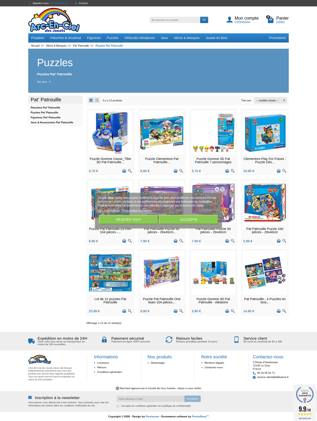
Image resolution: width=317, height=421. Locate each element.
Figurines (94, 38)
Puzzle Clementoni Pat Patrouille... (161, 160)
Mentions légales (214, 362)
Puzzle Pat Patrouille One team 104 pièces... (162, 300)
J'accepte (188, 219)
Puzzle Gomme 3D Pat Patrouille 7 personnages (213, 160)
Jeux (164, 38)
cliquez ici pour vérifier (189, 388)
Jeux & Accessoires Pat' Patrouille (52, 122)
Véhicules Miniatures (139, 38)
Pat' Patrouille (46, 99)
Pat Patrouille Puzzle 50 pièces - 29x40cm (213, 230)
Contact (83, 3)
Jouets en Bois (216, 38)
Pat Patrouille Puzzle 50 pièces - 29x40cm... (161, 230)
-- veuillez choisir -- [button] (267, 100)
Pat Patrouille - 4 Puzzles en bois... (265, 300)
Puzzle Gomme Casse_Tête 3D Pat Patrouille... (110, 160)
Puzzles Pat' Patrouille (44, 112)
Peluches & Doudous (65, 38)
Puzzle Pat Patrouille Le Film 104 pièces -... (110, 230)
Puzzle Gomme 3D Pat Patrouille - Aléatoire (213, 300)
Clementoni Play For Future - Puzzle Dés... (265, 160)
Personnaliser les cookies (137, 210)
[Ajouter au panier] (124, 171)
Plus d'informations (109, 210)
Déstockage (158, 362)
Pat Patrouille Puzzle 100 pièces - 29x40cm (264, 230)
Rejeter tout (128, 219)
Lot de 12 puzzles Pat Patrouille (110, 300)
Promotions (277, 38)
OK (204, 19)
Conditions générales (109, 371)
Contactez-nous (214, 367)
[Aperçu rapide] (130, 171)
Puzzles (112, 38)
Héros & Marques (187, 38)
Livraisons (103, 362)
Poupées (37, 38)
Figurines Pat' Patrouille (46, 117)
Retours (101, 367)
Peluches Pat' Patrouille (45, 107)
